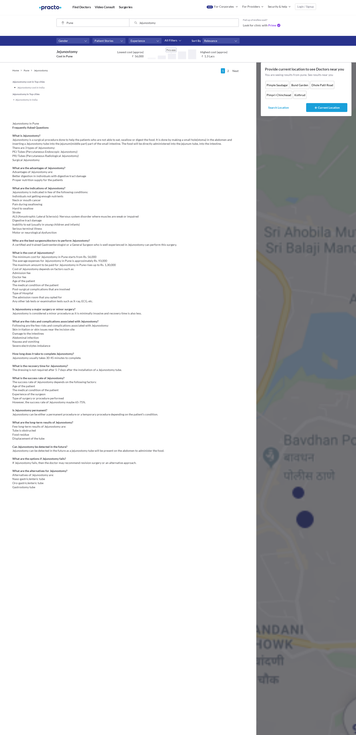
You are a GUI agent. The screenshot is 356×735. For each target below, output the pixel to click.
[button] (72, 41)
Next (235, 71)
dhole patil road (322, 85)
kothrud (299, 95)
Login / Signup (305, 6)
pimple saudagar (277, 85)
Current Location (329, 107)
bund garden (299, 85)
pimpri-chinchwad (279, 95)
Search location (278, 107)
